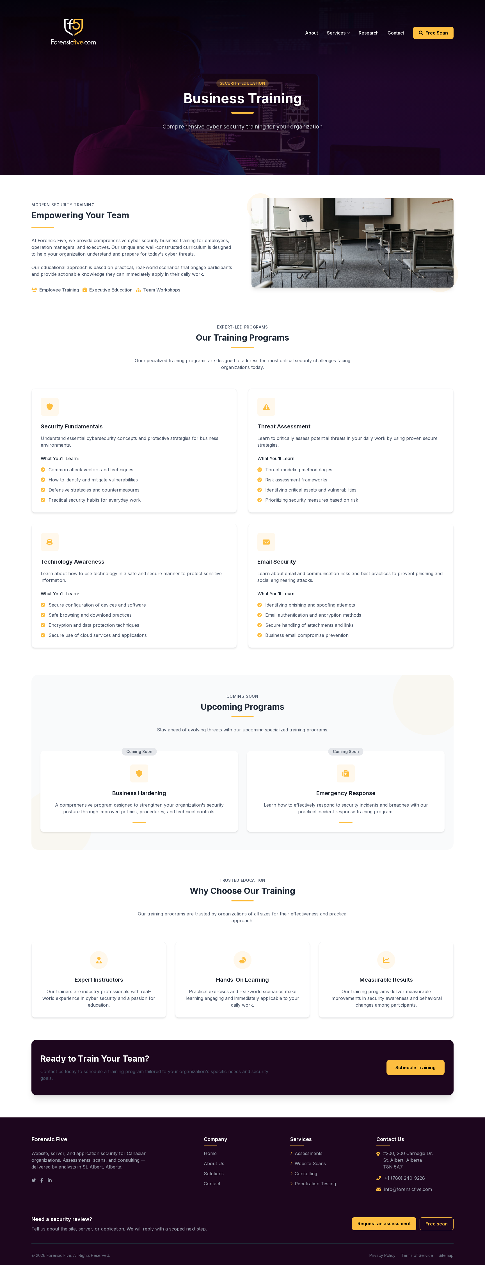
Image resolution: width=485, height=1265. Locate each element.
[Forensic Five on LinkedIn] (50, 1180)
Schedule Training (415, 1067)
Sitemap (446, 1255)
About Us (214, 1163)
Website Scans (310, 1163)
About (311, 33)
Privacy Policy (382, 1255)
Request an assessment (384, 1223)
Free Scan (436, 33)
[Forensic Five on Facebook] (41, 1180)
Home (210, 1153)
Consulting (306, 1173)
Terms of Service (417, 1255)
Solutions (214, 1173)
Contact (396, 33)
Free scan (436, 1224)
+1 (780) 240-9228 (404, 1178)
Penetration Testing (315, 1183)
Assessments (308, 1153)
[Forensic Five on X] (33, 1180)
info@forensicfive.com (408, 1189)
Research (369, 33)
